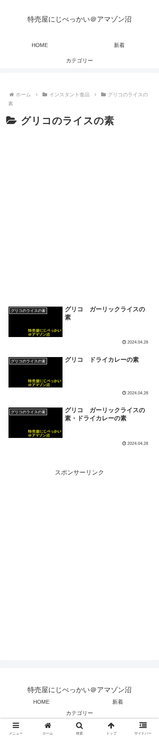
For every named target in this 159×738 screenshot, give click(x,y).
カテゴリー (79, 713)
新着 (117, 702)
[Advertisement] (79, 212)
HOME (41, 702)
